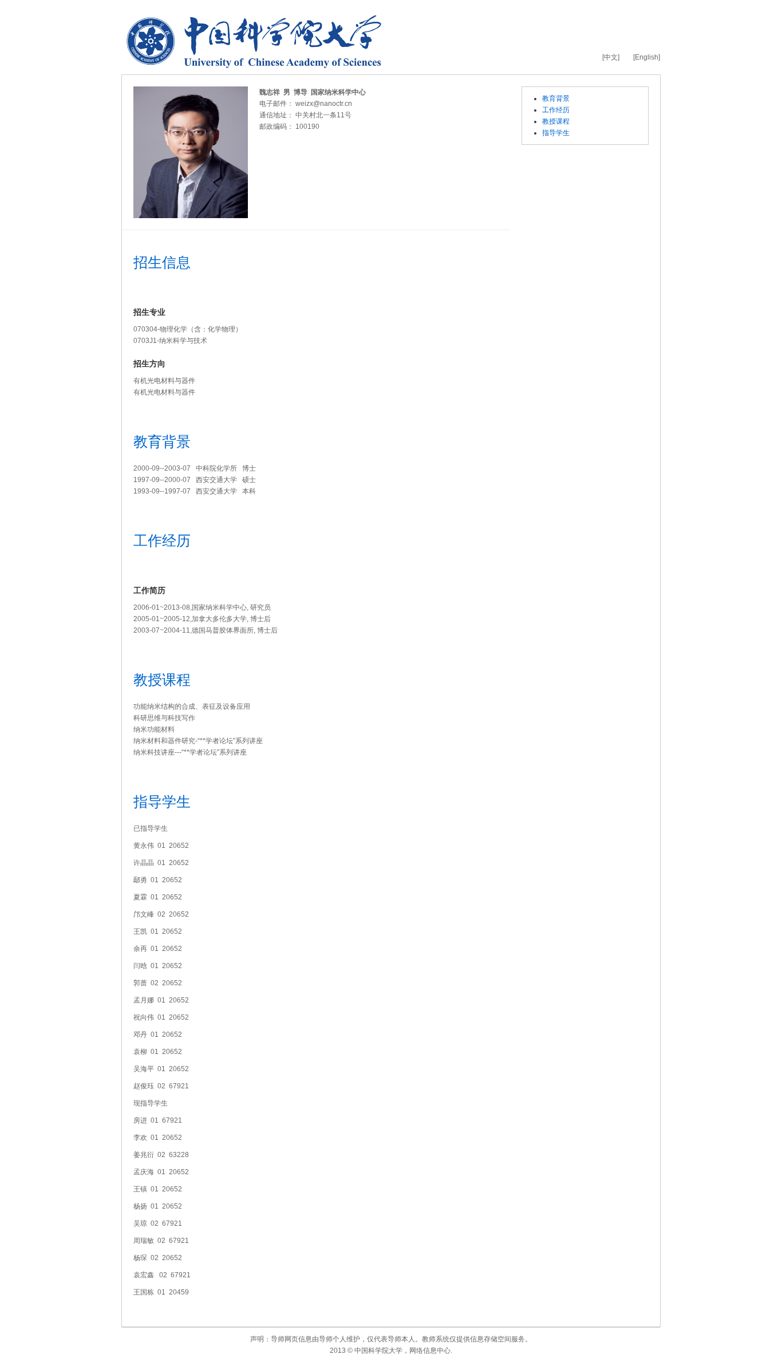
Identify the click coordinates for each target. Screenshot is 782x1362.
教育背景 (556, 98)
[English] (646, 57)
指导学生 (556, 133)
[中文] (610, 57)
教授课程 (556, 121)
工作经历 (556, 110)
